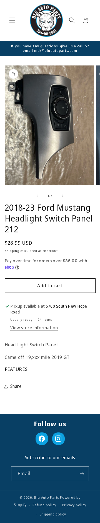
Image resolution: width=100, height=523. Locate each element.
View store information (34, 328)
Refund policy (44, 505)
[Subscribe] (82, 473)
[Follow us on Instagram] (58, 438)
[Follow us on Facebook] (42, 438)
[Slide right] (63, 196)
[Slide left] (37, 196)
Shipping (12, 251)
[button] (12, 20)
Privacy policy (74, 505)
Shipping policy (53, 514)
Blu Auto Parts (46, 497)
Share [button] (16, 386)
